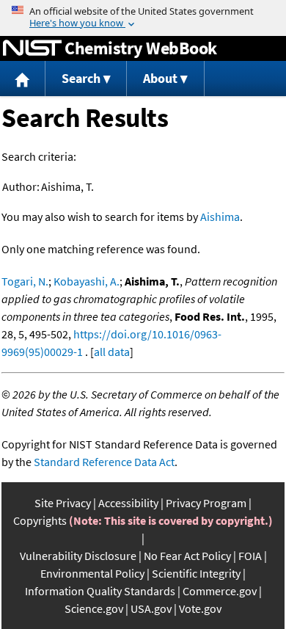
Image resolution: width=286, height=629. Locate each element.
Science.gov (94, 608)
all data (112, 351)
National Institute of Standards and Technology (32, 48)
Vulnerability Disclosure (78, 555)
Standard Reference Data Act (104, 461)
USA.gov (151, 608)
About (160, 78)
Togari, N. (24, 281)
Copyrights (40, 520)
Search (81, 78)
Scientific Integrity (196, 573)
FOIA (250, 555)
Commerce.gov (220, 590)
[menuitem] (22, 79)
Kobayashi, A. (87, 281)
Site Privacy (62, 502)
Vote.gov (200, 608)
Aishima (220, 216)
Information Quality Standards (100, 590)
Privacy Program (206, 502)
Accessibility (128, 502)
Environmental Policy (92, 573)
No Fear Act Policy (187, 555)
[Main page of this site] (22, 79)
